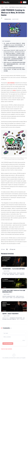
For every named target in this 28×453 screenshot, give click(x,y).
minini (14, 90)
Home (2, 7)
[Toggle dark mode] (24, 2)
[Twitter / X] (19, 2)
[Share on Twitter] (7, 249)
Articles (6, 7)
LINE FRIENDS (11, 82)
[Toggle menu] (21, 2)
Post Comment (8, 343)
